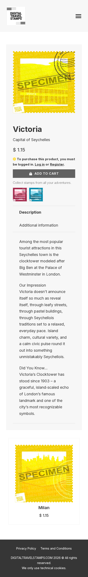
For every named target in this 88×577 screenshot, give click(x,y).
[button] (69, 56)
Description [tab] (30, 212)
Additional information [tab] (38, 225)
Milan (44, 507)
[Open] (78, 16)
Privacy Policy (26, 548)
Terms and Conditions (56, 548)
